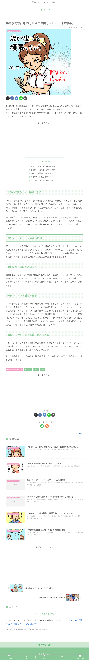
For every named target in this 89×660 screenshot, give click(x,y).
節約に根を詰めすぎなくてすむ (43, 173)
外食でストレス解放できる (41, 177)
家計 (43, 369)
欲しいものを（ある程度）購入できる (45, 180)
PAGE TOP (45, 645)
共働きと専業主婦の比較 (15, 369)
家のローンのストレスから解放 (43, 170)
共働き (37, 369)
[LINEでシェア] (21, 98)
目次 (41, 161)
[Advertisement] (44, 139)
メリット (29, 369)
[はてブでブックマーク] (16, 98)
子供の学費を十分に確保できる (43, 166)
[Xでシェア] (8, 98)
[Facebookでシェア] (12, 98)
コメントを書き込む (44, 613)
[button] (25, 98)
